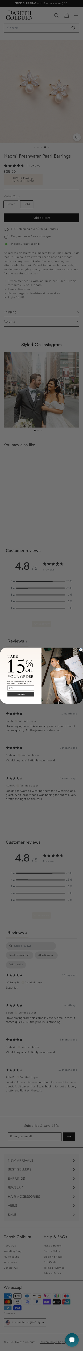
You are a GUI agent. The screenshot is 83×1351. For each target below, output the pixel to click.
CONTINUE (21, 694)
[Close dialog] (80, 649)
